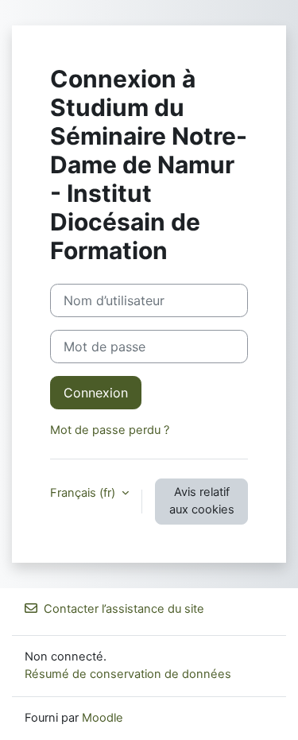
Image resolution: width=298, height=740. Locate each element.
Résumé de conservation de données (128, 674)
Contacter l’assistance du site (124, 609)
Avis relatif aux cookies (201, 501)
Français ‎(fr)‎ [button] (84, 493)
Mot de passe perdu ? (109, 430)
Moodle (102, 718)
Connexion (96, 393)
